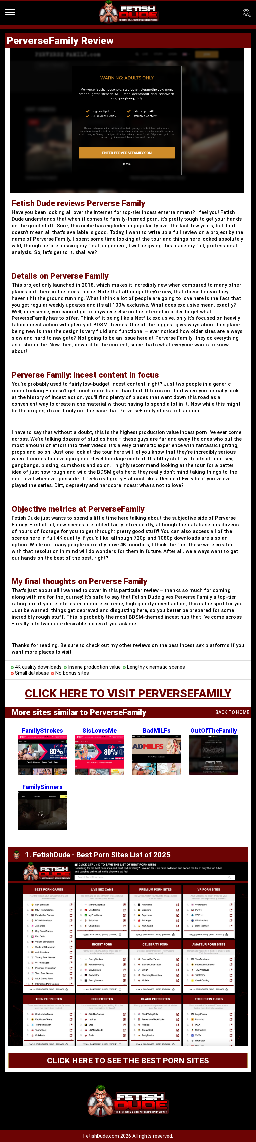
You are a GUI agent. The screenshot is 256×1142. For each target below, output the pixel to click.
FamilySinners (42, 786)
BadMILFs (157, 730)
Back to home (232, 712)
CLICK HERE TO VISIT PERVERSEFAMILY (128, 693)
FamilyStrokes (42, 730)
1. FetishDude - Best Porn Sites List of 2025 (98, 855)
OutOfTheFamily (213, 730)
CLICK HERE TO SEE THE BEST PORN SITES (128, 1060)
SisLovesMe (99, 730)
